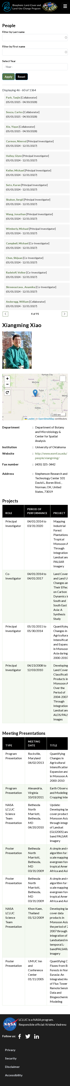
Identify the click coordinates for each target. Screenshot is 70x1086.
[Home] (30, 4)
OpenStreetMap (46, 418)
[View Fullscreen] (63, 379)
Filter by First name (13, 46)
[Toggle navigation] (65, 6)
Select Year (9, 61)
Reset (21, 76)
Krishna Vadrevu (55, 1024)
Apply (8, 76)
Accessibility (14, 1075)
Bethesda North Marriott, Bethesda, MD (34, 814)
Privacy (10, 1050)
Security (11, 1058)
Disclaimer (12, 1066)
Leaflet (30, 418)
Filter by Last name (13, 31)
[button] (35, 393)
